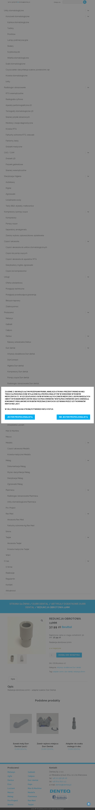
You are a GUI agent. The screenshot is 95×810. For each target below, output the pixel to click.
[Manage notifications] (89, 804)
